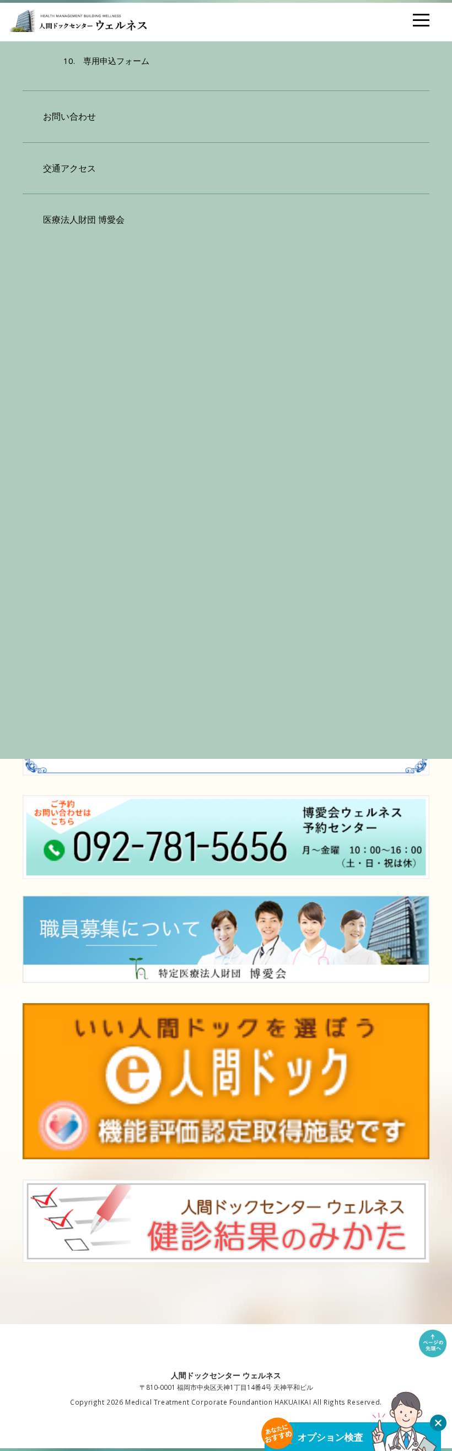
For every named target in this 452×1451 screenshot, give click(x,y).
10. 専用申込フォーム (106, 60)
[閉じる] (438, 1423)
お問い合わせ (69, 116)
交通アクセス (69, 168)
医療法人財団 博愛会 (84, 219)
